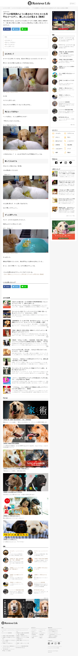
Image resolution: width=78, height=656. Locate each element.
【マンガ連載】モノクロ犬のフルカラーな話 (8, 641)
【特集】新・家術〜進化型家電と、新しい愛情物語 (22, 633)
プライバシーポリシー (53, 633)
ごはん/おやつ (59, 148)
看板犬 (69, 152)
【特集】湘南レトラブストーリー (22, 641)
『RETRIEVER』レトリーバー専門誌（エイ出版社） (8, 650)
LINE (25, 29)
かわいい (28, 8)
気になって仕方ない (10, 42)
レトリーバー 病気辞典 (7, 632)
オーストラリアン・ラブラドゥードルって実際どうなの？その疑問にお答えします (67, 172)
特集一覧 (46, 598)
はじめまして (8, 40)
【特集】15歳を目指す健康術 (8, 635)
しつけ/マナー (70, 141)
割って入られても (9, 44)
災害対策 (58, 144)
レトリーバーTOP (6, 8)
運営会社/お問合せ (52, 637)
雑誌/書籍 (69, 144)
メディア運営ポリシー (53, 631)
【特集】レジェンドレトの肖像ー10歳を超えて (22, 638)
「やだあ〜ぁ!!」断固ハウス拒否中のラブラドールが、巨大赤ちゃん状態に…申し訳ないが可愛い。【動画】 (67, 190)
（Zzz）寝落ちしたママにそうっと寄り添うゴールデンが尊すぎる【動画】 (23, 274)
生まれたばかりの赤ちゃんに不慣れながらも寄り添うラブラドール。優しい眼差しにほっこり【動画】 (67, 199)
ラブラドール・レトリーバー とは (22, 630)
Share (7, 29)
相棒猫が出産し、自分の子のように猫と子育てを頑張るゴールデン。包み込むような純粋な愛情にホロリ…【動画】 (67, 208)
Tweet (16, 29)
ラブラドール (70, 133)
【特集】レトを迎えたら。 (7, 643)
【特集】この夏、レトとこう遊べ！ (22, 644)
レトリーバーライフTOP (54, 648)
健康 (57, 152)
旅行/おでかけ (59, 141)
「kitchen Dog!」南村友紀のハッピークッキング (8, 647)
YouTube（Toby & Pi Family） (12, 92)
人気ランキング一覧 (70, 215)
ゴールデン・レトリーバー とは (8, 630)
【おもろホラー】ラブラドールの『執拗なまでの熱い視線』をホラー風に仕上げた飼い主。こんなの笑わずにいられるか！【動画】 (67, 181)
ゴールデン (19, 8)
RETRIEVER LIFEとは (20, 647)
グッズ (69, 148)
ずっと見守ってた (9, 46)
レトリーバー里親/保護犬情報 (22, 646)
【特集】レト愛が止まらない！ (22, 635)
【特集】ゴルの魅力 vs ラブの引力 (8, 638)
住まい (69, 137)
